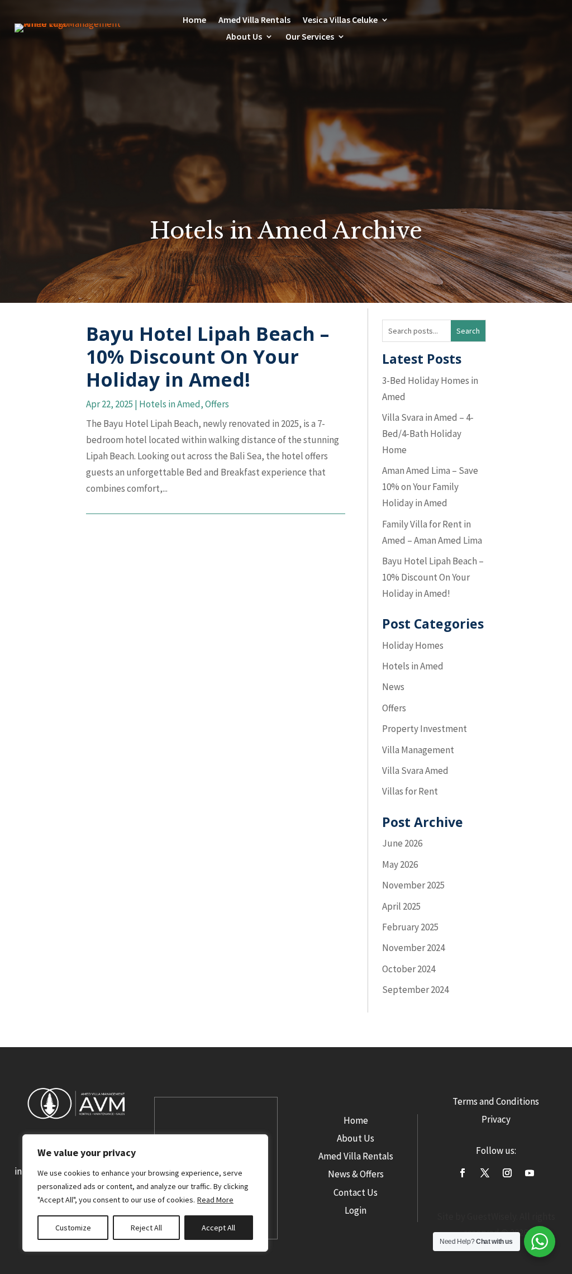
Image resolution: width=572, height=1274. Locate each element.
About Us (355, 1138)
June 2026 (402, 843)
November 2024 (413, 948)
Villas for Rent (410, 791)
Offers (217, 404)
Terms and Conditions (495, 1101)
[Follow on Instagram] (507, 1173)
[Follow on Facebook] (462, 1173)
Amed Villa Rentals (254, 20)
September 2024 (415, 989)
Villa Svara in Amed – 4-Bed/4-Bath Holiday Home (428, 433)
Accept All (218, 1228)
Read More (215, 1200)
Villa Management (418, 750)
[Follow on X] (485, 1173)
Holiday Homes (413, 645)
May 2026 (400, 864)
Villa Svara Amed (415, 770)
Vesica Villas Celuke (340, 20)
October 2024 (408, 969)
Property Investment (424, 728)
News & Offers (356, 1174)
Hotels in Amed (170, 404)
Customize (73, 1228)
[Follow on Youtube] (529, 1173)
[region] (145, 1193)
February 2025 (410, 927)
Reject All (146, 1228)
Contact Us (355, 1192)
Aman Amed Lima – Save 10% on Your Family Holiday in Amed (430, 486)
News (393, 687)
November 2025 (413, 885)
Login (355, 1210)
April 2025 (401, 906)
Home (194, 20)
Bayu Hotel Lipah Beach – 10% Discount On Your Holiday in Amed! (207, 356)
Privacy (496, 1119)
